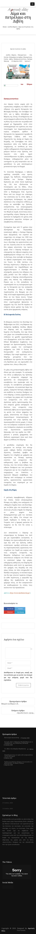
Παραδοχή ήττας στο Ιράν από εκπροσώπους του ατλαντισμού (18, 755)
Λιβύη (11, 59)
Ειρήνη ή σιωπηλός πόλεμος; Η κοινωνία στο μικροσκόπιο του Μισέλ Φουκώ (18, 762)
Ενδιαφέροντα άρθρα (15, 57)
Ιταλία (6, 59)
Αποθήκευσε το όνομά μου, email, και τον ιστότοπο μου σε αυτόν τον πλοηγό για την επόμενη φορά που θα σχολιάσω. (18, 676)
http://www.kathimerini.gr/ (20, 593)
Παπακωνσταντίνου (20, 59)
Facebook (10, 609)
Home (5, 27)
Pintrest (10, 612)
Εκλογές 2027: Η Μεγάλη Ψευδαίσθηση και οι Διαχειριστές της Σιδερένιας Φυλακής (18, 742)
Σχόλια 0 (27, 61)
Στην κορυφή (21, 930)
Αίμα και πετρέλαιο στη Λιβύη (18, 49)
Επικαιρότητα (22, 55)
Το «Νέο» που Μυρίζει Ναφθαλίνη (15, 748)
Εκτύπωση (20, 612)
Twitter (20, 609)
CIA (30, 55)
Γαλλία (6, 57)
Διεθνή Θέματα (12, 27)
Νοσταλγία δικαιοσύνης (11, 737)
